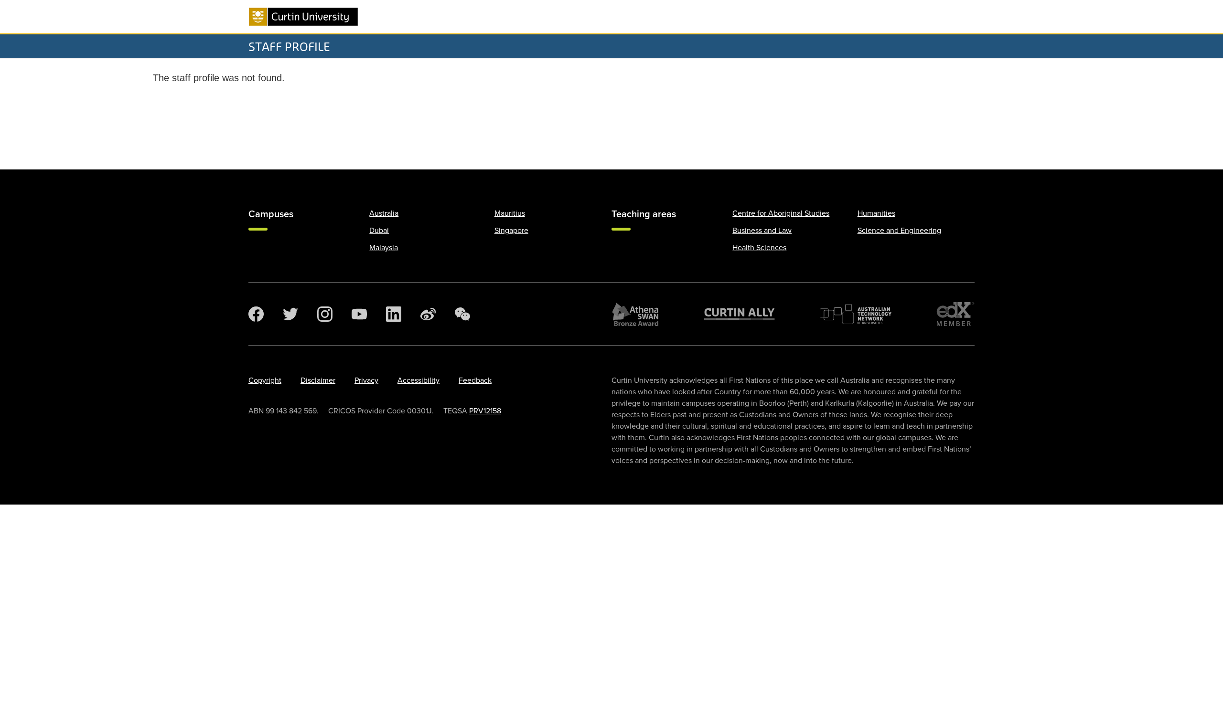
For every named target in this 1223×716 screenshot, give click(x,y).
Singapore (511, 230)
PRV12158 (485, 411)
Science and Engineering (899, 230)
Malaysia (383, 248)
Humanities (876, 213)
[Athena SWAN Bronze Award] (635, 314)
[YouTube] (359, 314)
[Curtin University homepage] (303, 16)
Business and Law (762, 230)
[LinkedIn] (393, 314)
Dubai (379, 230)
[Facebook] (256, 314)
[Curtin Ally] (739, 314)
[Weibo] (428, 314)
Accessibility (418, 380)
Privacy (366, 380)
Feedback (475, 380)
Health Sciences (759, 248)
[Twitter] (290, 314)
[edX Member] (955, 314)
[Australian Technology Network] (855, 314)
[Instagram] (325, 314)
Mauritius (509, 213)
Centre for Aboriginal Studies (780, 213)
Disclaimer (317, 380)
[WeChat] (462, 314)
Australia (383, 213)
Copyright (264, 380)
